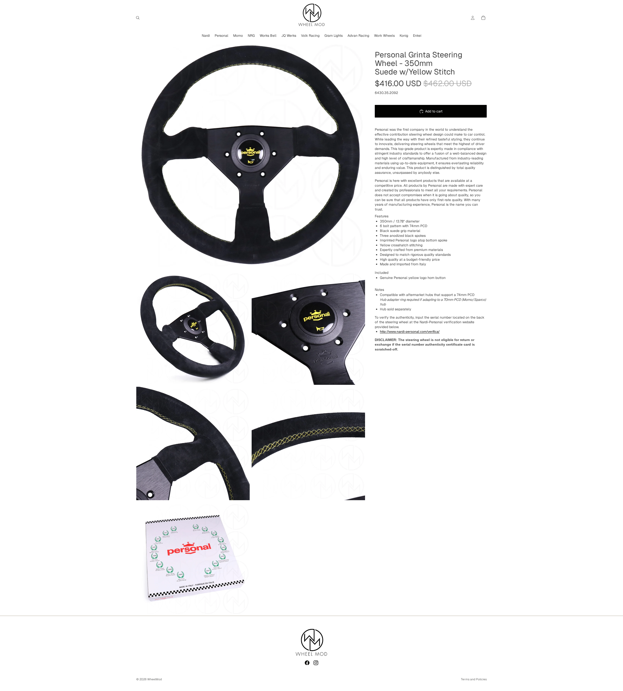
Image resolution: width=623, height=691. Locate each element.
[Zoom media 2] (193, 328)
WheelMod (154, 679)
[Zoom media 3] (308, 328)
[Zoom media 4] (193, 443)
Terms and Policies (474, 679)
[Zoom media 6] (193, 559)
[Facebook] (307, 663)
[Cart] (483, 17)
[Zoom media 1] (250, 155)
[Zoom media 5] (308, 443)
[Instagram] (316, 663)
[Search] (137, 17)
